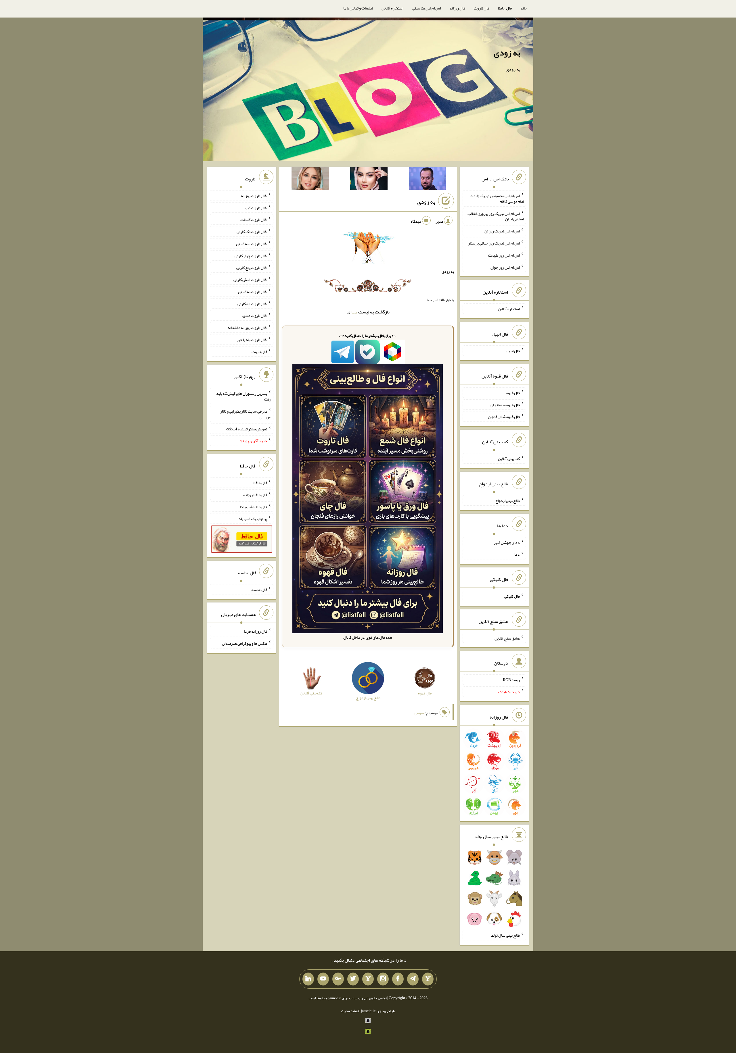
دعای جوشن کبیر (507, 542)
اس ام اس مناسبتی (426, 8)
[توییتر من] (353, 979)
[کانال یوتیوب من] (323, 979)
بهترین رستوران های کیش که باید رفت (243, 396)
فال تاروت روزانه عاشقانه (247, 328)
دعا (354, 312)
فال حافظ (505, 8)
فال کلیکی (512, 596)
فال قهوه (513, 393)
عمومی (420, 713)
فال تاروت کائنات (253, 219)
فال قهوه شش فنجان (504, 417)
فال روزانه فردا (255, 631)
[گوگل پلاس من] (338, 979)
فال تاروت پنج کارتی (251, 267)
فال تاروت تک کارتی (252, 232)
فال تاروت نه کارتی (252, 292)
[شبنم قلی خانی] (310, 180)
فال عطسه (259, 589)
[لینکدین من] (308, 979)
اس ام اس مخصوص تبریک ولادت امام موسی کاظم (497, 198)
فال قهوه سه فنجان (505, 405)
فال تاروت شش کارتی (250, 280)
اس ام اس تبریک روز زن (502, 231)
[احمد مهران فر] (427, 180)
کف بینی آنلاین (509, 459)
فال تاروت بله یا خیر (252, 340)
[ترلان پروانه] (369, 180)
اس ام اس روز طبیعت (504, 255)
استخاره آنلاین (392, 8)
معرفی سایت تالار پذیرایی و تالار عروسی (245, 414)
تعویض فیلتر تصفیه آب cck (246, 429)
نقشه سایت (350, 1011)
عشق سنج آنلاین (507, 638)
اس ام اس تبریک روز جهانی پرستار (494, 243)
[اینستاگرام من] (383, 979)
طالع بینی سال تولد (505, 935)
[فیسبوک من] (398, 979)
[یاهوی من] (428, 979)
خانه (523, 8)
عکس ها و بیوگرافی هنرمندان (244, 643)
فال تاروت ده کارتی (252, 303)
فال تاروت (481, 8)
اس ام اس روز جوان (505, 267)
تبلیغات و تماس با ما (358, 8)
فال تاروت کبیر (255, 207)
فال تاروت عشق (254, 315)
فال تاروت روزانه (254, 196)
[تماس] (368, 979)
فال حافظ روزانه (255, 495)
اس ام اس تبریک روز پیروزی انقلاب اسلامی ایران (495, 216)
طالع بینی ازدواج (507, 500)
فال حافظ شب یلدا (253, 507)
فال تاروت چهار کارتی (251, 255)
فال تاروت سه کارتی (251, 244)
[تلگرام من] (413, 979)
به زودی (507, 52)
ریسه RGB (511, 680)
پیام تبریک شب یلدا (252, 519)
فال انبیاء (513, 351)
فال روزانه (457, 8)
